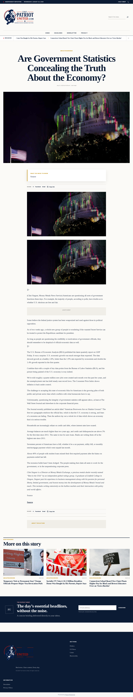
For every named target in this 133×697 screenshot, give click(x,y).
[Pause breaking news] (128, 38)
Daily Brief (122, 1)
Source (30, 502)
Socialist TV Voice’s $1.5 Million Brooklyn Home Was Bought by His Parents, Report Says (66, 582)
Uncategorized (66, 51)
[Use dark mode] (128, 2)
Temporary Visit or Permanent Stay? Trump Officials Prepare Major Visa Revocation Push (22, 582)
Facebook (38, 186)
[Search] (128, 17)
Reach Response (70, 694)
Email (43, 186)
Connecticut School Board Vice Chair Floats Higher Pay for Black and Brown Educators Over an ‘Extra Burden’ (71, 38)
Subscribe (122, 607)
